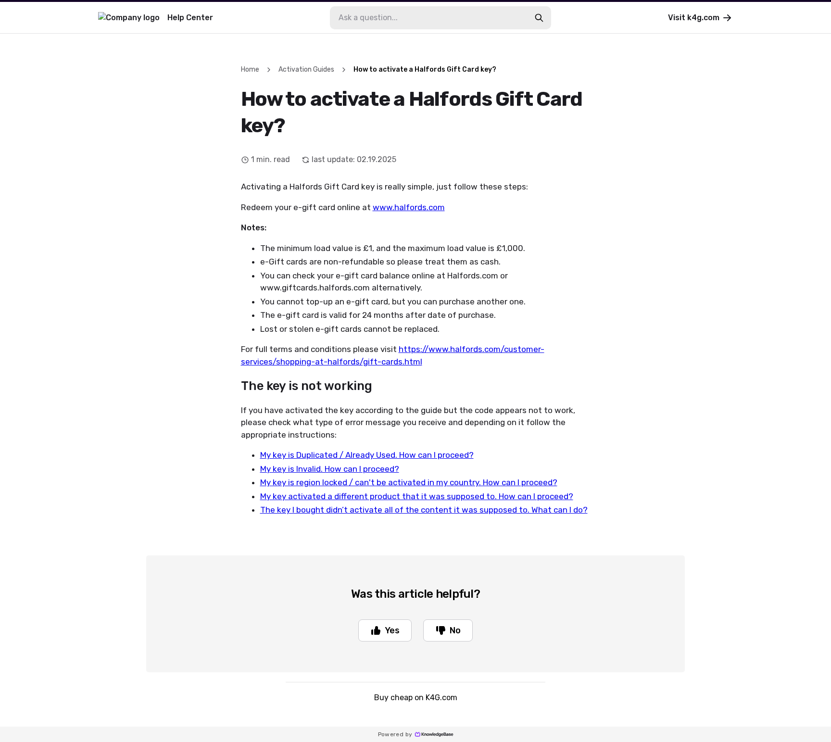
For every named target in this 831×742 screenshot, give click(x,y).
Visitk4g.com (693, 17)
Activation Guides (306, 69)
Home (250, 69)
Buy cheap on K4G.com (415, 697)
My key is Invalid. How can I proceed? (329, 469)
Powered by (395, 734)
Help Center (190, 17)
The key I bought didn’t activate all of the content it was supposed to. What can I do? (424, 510)
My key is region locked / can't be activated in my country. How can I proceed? (408, 482)
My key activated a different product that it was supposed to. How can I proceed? (416, 496)
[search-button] (539, 18)
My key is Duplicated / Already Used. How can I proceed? (367, 455)
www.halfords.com (409, 207)
